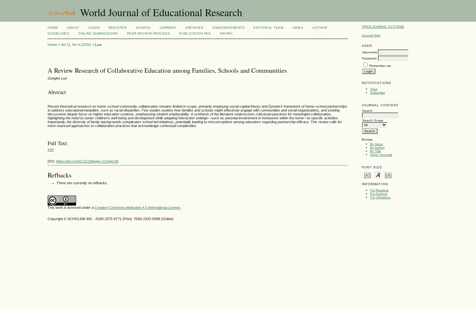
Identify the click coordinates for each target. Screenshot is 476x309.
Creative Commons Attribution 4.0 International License (137, 207)
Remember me (380, 66)
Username (369, 52)
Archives (194, 27)
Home (53, 27)
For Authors (378, 194)
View (373, 89)
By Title (375, 151)
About (73, 27)
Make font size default (378, 174)
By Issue (376, 144)
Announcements (228, 27)
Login (94, 27)
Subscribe (377, 92)
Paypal (226, 33)
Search (143, 27)
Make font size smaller (367, 174)
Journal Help (371, 35)
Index (297, 27)
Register (117, 27)
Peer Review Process (148, 33)
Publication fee (195, 33)
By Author (377, 147)
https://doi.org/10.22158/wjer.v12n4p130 (87, 161)
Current (168, 27)
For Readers (379, 190)
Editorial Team (268, 27)
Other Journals (381, 154)
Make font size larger (388, 174)
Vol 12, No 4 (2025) (76, 45)
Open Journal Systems (383, 26)
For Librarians (380, 197)
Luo (98, 45)
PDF (51, 150)
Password (369, 58)
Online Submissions (98, 33)
